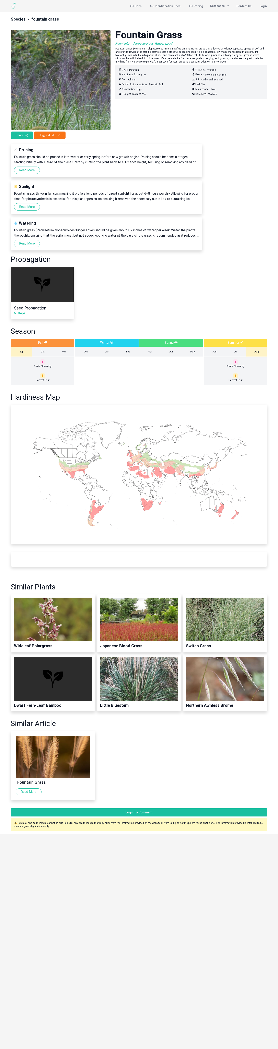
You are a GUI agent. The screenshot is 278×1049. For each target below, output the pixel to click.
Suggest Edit (47, 135)
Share (19, 135)
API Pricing (196, 6)
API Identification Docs (165, 6)
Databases (217, 6)
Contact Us (244, 6)
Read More (27, 170)
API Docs (136, 6)
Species (18, 19)
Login (263, 6)
